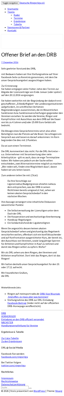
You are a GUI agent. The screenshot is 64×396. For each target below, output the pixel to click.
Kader (17, 15)
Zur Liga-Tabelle (10, 338)
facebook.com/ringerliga (14, 356)
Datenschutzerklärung (13, 384)
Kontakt (11, 30)
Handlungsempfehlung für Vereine (19, 324)
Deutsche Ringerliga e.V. (32, 2)
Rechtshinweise (9, 381)
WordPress (39, 390)
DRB (3, 313)
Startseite (12, 8)
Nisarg (58, 390)
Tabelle (18, 24)
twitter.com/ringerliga (13, 365)
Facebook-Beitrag (16, 303)
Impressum (7, 378)
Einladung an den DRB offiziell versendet (22, 318)
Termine (18, 18)
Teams (11, 11)
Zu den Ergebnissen (11, 341)
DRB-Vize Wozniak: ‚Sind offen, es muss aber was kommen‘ (33, 295)
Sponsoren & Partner (18, 27)
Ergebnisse (19, 21)
